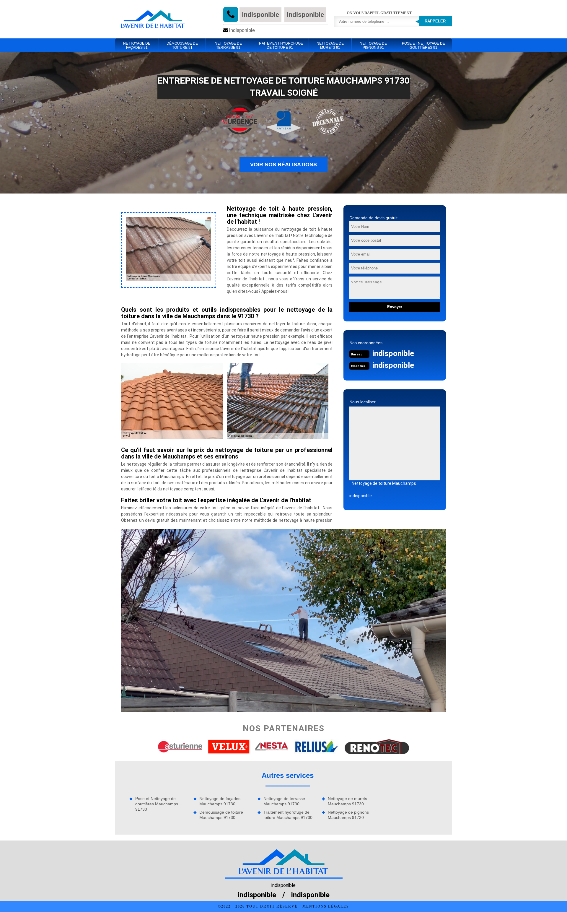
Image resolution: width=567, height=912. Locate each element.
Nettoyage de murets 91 (330, 45)
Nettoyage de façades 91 (136, 45)
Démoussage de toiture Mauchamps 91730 (221, 815)
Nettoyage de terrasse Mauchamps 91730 (284, 801)
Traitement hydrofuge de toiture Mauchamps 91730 (287, 815)
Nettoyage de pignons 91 (373, 45)
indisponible (260, 14)
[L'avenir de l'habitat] (152, 19)
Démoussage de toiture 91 (182, 45)
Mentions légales (325, 906)
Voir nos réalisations (283, 165)
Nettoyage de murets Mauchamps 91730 (347, 801)
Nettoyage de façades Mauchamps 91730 (219, 801)
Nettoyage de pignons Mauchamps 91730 (348, 815)
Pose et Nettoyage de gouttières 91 (423, 45)
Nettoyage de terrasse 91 (228, 45)
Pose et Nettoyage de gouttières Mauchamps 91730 (156, 804)
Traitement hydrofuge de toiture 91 (280, 45)
